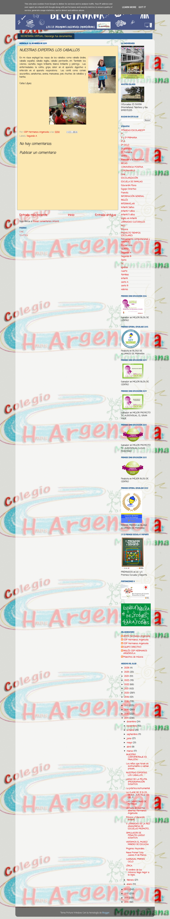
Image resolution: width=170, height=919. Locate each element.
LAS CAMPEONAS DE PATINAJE (136, 803)
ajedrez (124, 267)
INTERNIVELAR (128, 203)
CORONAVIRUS (128, 170)
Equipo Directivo (128, 189)
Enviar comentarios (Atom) (46, 221)
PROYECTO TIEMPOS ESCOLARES (131, 234)
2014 (126, 718)
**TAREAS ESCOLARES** (133, 130)
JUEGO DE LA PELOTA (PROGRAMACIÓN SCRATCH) (136, 782)
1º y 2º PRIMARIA (129, 137)
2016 (127, 709)
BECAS (124, 163)
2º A (123, 141)
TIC (122, 263)
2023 (127, 680)
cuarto (124, 271)
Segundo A (32, 136)
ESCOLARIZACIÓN (129, 178)
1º (121, 134)
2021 (126, 688)
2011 (126, 898)
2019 (127, 697)
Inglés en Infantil (129, 218)
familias (125, 274)
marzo (130, 751)
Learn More (129, 7)
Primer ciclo (126, 245)
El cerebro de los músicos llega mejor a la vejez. (137, 872)
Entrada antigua (105, 215)
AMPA (124, 156)
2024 (127, 676)
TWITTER (23, 235)
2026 (127, 667)
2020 (127, 692)
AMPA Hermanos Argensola (136, 636)
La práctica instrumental (138, 788)
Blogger (105, 912)
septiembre (132, 734)
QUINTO (124, 249)
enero (130, 884)
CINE (21, 231)
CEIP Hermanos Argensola (135, 640)
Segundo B (126, 256)
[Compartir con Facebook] (74, 132)
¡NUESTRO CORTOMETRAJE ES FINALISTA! (136, 757)
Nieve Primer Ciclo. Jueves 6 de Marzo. (136, 854)
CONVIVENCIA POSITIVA (132, 167)
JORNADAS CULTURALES (133, 222)
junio (129, 738)
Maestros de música (133, 657)
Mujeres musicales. (135, 848)
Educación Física (128, 185)
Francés (124, 192)
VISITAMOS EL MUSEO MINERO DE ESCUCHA (137, 843)
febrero (130, 880)
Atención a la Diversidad (132, 159)
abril (129, 746)
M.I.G (123, 225)
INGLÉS (124, 200)
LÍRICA (129, 865)
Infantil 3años (127, 207)
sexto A (124, 282)
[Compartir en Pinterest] (76, 132)
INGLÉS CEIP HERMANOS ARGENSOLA (135, 652)
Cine (123, 174)
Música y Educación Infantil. (135, 818)
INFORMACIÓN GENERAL (132, 196)
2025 (127, 672)
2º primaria (126, 148)
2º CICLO (125, 145)
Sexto (123, 260)
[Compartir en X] (72, 132)
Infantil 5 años (128, 214)
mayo (130, 742)
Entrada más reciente (33, 215)
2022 (127, 684)
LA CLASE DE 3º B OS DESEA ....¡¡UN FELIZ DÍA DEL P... (137, 795)
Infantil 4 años (128, 211)
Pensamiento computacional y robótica (135, 240)
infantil (124, 278)
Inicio (71, 215)
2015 (126, 713)
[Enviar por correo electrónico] (67, 132)
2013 (126, 889)
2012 (126, 893)
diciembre (132, 721)
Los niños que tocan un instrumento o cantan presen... (137, 766)
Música (124, 229)
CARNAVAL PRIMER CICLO (135, 860)
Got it (142, 7)
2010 (126, 902)
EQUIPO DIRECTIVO (132, 647)
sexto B (124, 285)
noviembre (132, 726)
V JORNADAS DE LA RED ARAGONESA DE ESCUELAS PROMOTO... (138, 826)
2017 (126, 705)
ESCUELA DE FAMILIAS (132, 181)
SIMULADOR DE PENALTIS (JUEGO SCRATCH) (135, 835)
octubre (131, 730)
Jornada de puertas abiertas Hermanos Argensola (136, 810)
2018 (127, 701)
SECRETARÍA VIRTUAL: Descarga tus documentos (46, 36)
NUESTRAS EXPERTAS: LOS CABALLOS (136, 774)
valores (124, 289)
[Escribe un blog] (70, 132)
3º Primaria (126, 152)
